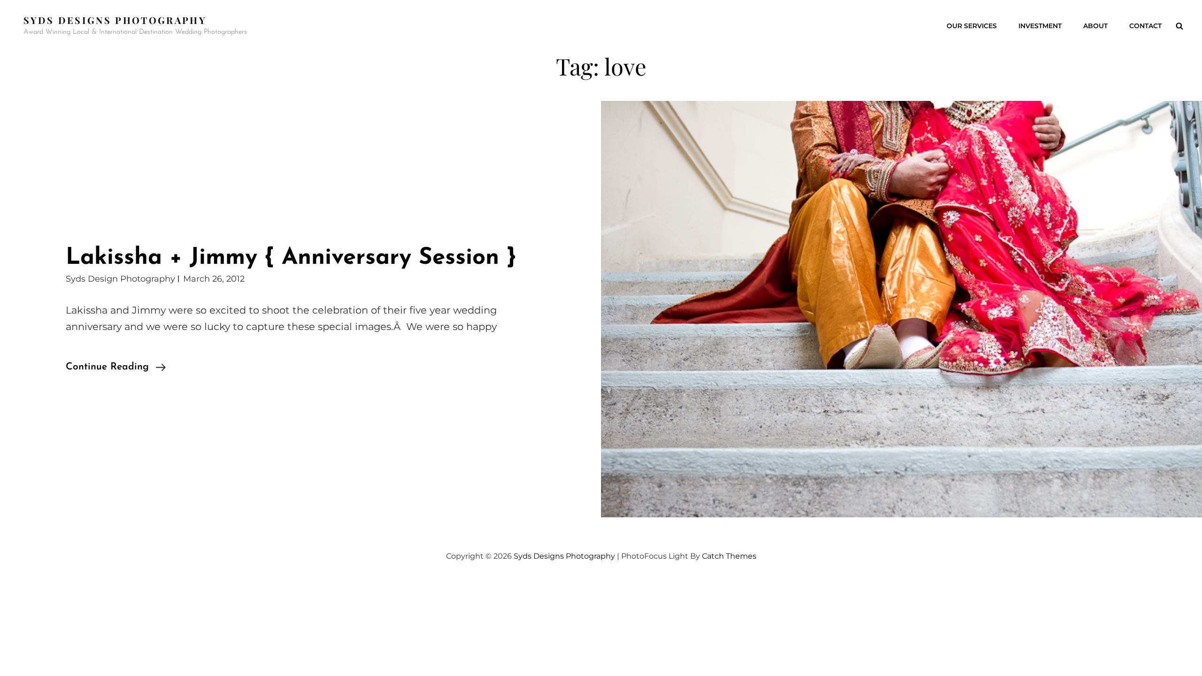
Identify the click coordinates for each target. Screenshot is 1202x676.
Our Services (972, 26)
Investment (1040, 26)
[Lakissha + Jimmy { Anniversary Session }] (901, 309)
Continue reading (116, 368)
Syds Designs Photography (114, 20)
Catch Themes (729, 556)
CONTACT (1145, 26)
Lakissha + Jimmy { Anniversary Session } (291, 257)
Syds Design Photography (120, 279)
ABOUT (1095, 26)
